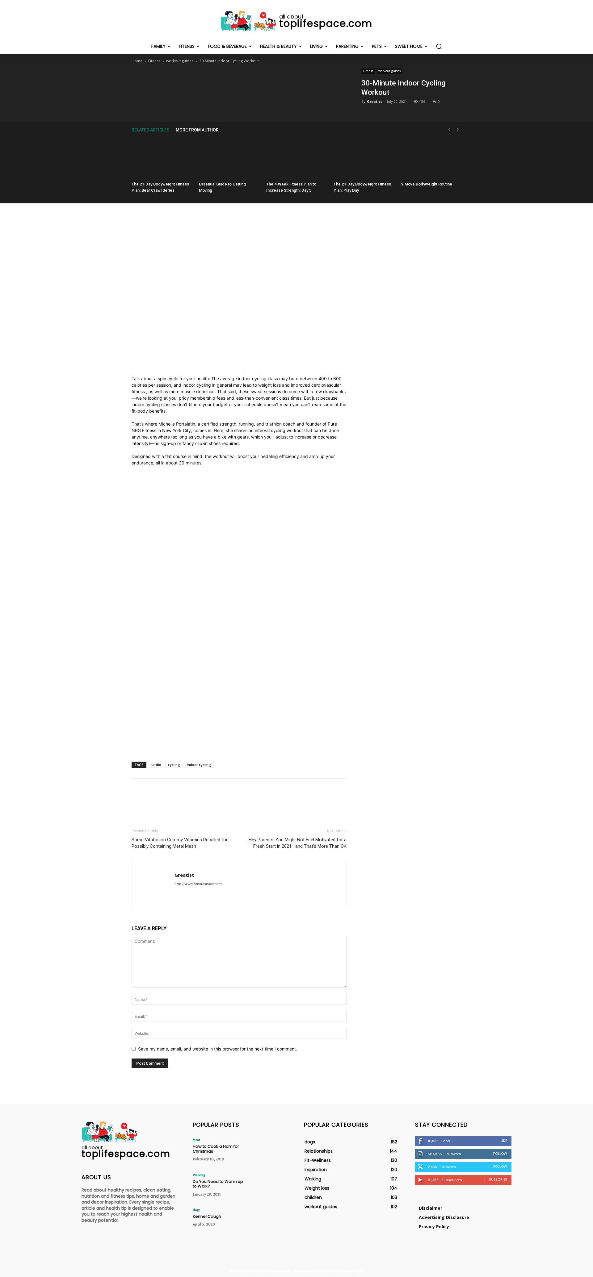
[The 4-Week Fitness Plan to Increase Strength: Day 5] (296, 158)
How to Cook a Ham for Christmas (216, 1148)
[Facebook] (210, 81)
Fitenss (154, 61)
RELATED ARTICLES (151, 129)
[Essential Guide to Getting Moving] (229, 158)
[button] (438, 46)
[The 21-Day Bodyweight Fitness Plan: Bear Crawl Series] (162, 158)
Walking (199, 1175)
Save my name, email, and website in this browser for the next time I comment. (217, 1048)
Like (504, 1140)
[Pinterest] (239, 81)
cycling (174, 764)
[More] (267, 81)
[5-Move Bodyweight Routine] (431, 158)
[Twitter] (224, 81)
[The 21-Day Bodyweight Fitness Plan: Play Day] (364, 158)
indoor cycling (199, 764)
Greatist (374, 101)
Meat (196, 1140)
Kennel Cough (207, 1216)
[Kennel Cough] (269, 1221)
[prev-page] (449, 130)
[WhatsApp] (253, 81)
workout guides (179, 61)
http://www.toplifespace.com (198, 884)
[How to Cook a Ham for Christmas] (269, 1151)
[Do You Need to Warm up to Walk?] (269, 1186)
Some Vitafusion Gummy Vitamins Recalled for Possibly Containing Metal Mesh (180, 843)
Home (137, 61)
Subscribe (498, 1179)
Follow (500, 1153)
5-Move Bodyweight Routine (426, 184)
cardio (155, 764)
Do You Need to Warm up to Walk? (218, 1184)
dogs (196, 1210)
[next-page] (458, 130)
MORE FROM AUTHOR (197, 129)
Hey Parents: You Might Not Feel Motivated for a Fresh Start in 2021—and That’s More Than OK (298, 843)
